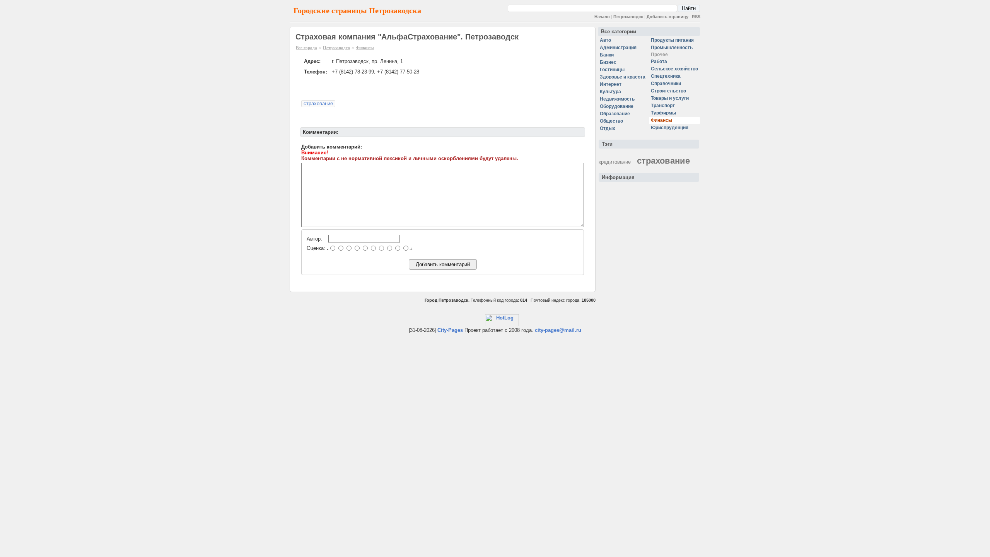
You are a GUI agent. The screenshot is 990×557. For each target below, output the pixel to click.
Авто (605, 40)
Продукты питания (672, 40)
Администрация (618, 47)
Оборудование (616, 106)
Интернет (610, 84)
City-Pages (450, 330)
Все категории (618, 31)
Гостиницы (612, 69)
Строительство (668, 91)
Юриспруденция (669, 127)
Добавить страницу (667, 16)
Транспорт (663, 105)
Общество (611, 121)
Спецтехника (666, 76)
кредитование (615, 162)
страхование (318, 103)
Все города (306, 47)
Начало (602, 16)
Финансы (365, 47)
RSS (696, 16)
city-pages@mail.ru (558, 330)
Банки (607, 55)
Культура (610, 91)
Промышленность (672, 47)
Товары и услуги (670, 98)
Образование (615, 113)
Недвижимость (617, 99)
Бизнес (608, 62)
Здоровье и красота (622, 77)
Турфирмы (663, 113)
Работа (659, 61)
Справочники (666, 83)
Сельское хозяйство (674, 69)
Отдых (607, 128)
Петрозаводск (628, 16)
